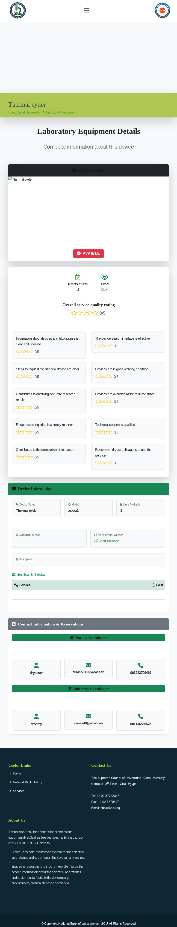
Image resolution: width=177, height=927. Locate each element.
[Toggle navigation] (86, 10)
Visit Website (109, 541)
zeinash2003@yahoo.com (88, 672)
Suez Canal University (24, 112)
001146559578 (140, 724)
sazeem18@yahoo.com (88, 723)
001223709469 (140, 673)
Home (17, 773)
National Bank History (27, 782)
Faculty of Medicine (59, 112)
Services (18, 790)
